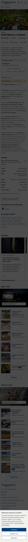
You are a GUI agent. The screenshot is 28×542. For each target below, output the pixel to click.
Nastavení (14, 538)
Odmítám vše (14, 533)
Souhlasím (14, 529)
